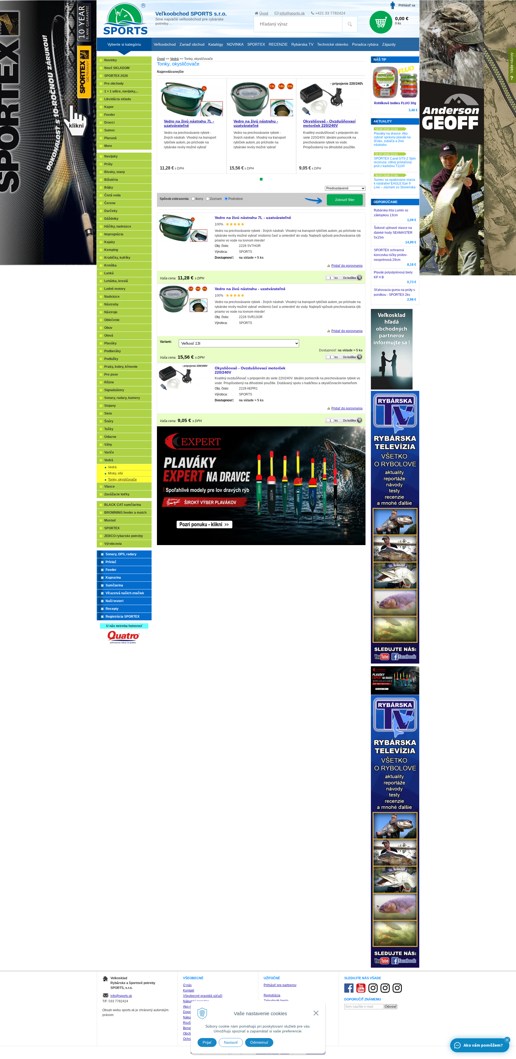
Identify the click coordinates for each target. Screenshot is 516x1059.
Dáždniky (111, 219)
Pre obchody (114, 83)
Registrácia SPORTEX (122, 616)
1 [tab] (261, 179)
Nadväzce (112, 296)
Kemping (111, 250)
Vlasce (109, 486)
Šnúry (108, 421)
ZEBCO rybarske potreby (123, 536)
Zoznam (216, 199)
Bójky (108, 187)
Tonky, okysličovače (122, 479)
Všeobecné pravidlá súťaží (202, 996)
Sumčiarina (114, 585)
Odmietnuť (259, 1042)
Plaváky (110, 343)
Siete (108, 413)
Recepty (112, 609)
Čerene (110, 203)
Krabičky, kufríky (117, 258)
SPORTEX (112, 528)
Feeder (109, 115)
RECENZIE (278, 44)
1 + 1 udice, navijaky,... (121, 91)
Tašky (108, 429)
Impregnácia (113, 234)
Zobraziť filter (344, 200)
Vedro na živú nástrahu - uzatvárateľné (256, 123)
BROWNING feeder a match (125, 512)
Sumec (109, 130)
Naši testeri (114, 601)
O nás (187, 985)
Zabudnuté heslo (276, 1001)
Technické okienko (332, 44)
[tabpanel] (192, 126)
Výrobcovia (113, 544)
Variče (109, 452)
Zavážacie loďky (117, 494)
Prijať (207, 1042)
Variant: (166, 342)
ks (336, 277)
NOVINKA (235, 44)
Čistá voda (112, 195)
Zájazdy (389, 44)
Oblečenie (112, 320)
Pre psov (111, 374)
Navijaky (111, 156)
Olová (108, 335)
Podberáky (112, 351)
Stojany (110, 406)
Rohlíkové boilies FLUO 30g (395, 103)
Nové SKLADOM (117, 68)
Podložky (111, 359)
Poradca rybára (365, 44)
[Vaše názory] (512, 65)
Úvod (263, 13)
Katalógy (215, 44)
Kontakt (188, 990)
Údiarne (110, 437)
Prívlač (111, 562)
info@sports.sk (292, 13)
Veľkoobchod (165, 44)
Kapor (109, 107)
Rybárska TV (302, 44)
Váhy (108, 444)
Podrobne (235, 199)
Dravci (109, 122)
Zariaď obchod (192, 44)
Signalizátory (114, 390)
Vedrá (174, 59)
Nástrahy (111, 304)
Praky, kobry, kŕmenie (121, 367)
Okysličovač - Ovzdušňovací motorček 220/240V (329, 123)
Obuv (108, 328)
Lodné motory (115, 289)
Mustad (110, 520)
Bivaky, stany (114, 172)
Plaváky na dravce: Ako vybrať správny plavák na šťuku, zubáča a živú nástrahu (392, 139)
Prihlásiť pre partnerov (280, 985)
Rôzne (109, 382)
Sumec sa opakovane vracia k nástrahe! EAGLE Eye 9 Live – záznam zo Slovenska (394, 183)
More (108, 146)
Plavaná (110, 138)
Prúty (108, 164)
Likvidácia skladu (117, 99)
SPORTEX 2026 (116, 76)
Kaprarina (113, 577)
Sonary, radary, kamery (122, 398)
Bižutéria (111, 180)
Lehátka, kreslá (116, 281)
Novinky (110, 60)
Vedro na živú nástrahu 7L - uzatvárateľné (253, 217)
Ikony (199, 199)
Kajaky (109, 242)
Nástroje (110, 312)
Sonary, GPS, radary (121, 554)
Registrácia (272, 995)
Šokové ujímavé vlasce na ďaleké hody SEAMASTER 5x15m (393, 232)
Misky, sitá (115, 473)
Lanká (109, 273)
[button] (507, 1040)
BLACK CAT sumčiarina (122, 505)
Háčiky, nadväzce (117, 226)
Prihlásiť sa (407, 5)
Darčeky (110, 211)
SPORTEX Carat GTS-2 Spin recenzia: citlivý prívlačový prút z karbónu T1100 (395, 162)
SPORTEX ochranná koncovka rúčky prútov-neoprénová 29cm (390, 255)
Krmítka (110, 265)
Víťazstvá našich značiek (125, 593)
